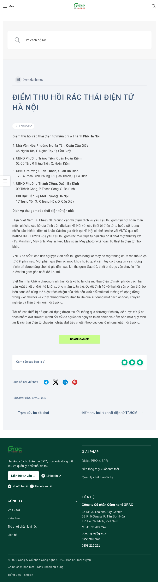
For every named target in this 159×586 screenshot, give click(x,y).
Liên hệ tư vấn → (23, 475)
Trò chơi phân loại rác (22, 526)
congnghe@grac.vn (95, 533)
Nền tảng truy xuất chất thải (100, 469)
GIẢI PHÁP (90, 451)
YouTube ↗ (20, 486)
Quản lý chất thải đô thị (97, 477)
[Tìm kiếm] (154, 6)
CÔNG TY (15, 501)
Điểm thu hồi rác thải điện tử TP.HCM (109, 413)
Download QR (79, 339)
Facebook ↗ (43, 486)
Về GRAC (14, 510)
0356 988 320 (91, 539)
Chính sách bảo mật (21, 566)
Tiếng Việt (14, 574)
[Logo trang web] (80, 6)
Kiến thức (14, 518)
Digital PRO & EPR (95, 460)
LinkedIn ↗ (53, 475)
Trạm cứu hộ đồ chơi (33, 413)
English (28, 574)
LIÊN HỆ (88, 497)
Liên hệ (12, 534)
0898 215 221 (91, 545)
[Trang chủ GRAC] (15, 449)
